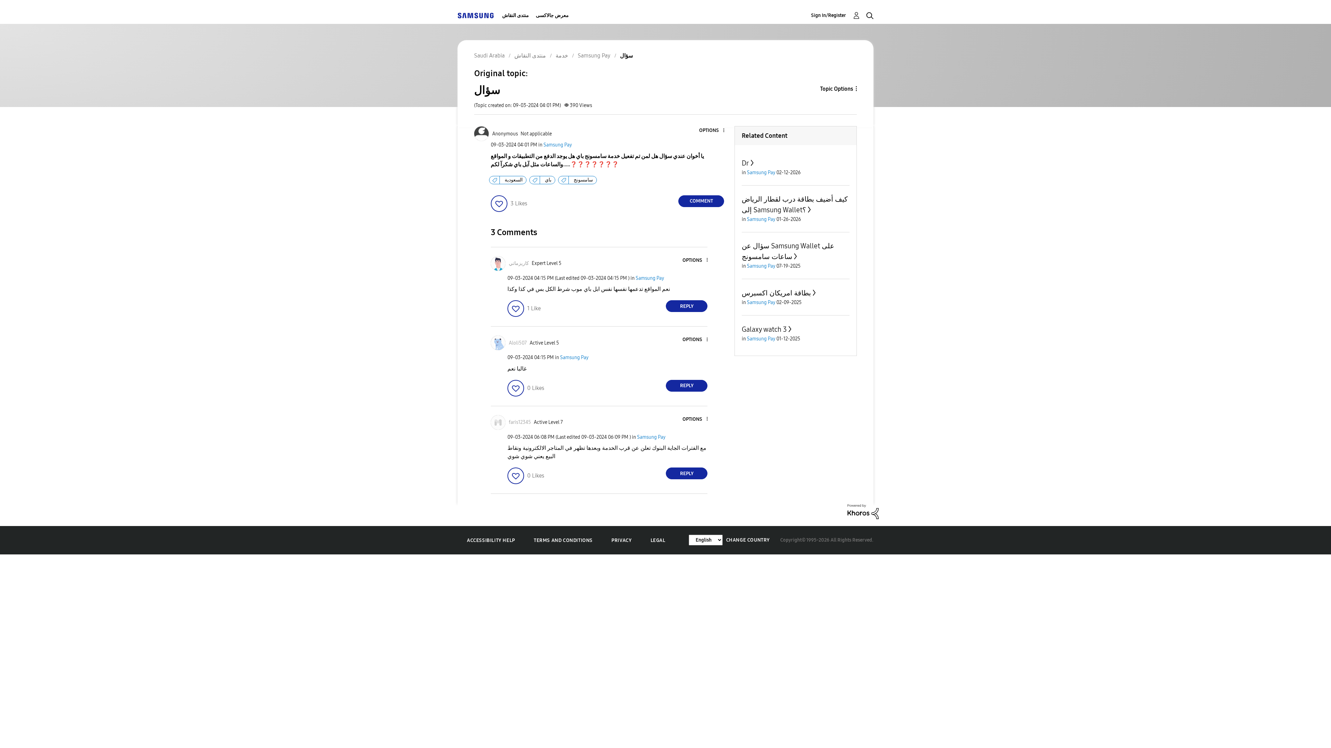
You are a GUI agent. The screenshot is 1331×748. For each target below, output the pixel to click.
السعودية (514, 180)
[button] (712, 130)
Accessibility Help (491, 540)
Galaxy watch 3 (764, 329)
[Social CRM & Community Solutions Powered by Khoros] (863, 511)
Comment (701, 201)
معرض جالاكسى (552, 15)
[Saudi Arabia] (476, 15)
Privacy (621, 540)
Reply (687, 306)
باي (548, 180)
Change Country (748, 540)
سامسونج (583, 180)
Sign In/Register (828, 15)
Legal (658, 540)
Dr (745, 163)
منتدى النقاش (515, 15)
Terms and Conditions (563, 540)
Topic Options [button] (836, 89)
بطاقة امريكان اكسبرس (776, 293)
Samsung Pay (557, 145)
